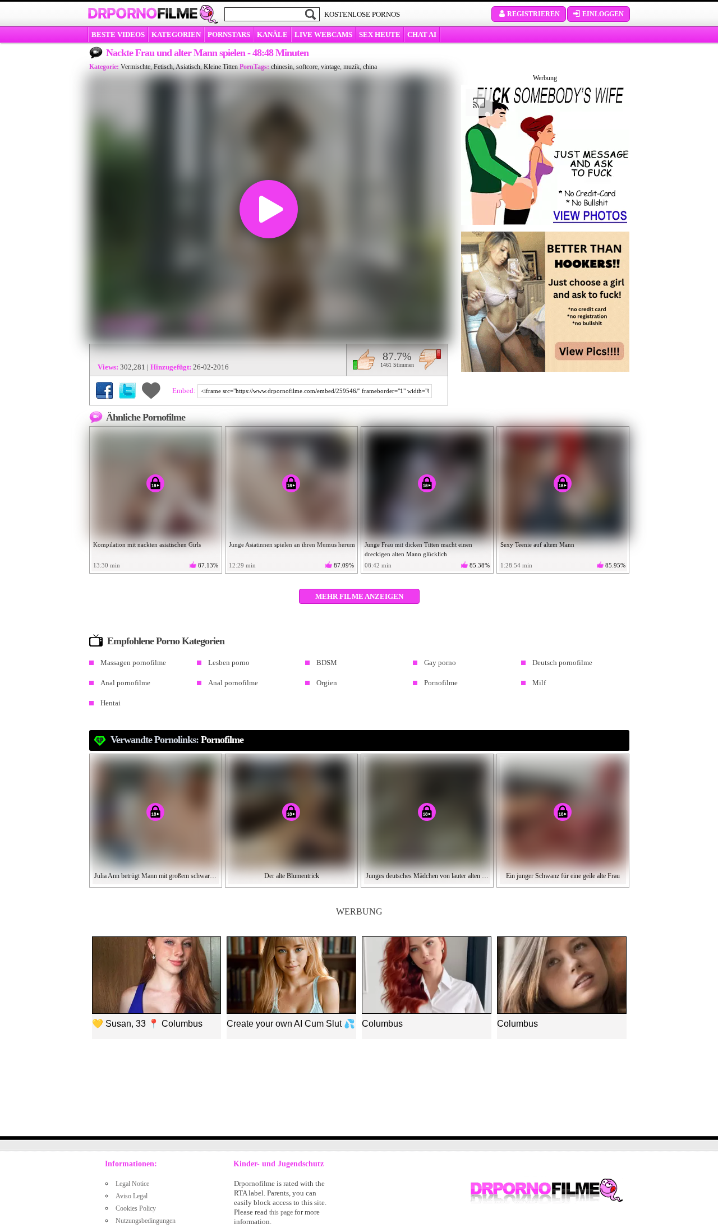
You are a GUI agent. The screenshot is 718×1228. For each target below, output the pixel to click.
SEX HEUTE (380, 34)
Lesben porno (229, 662)
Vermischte (135, 67)
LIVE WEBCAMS (323, 34)
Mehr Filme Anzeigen (359, 596)
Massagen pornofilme (133, 662)
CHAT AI (421, 34)
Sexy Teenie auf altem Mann (537, 544)
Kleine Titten (221, 67)
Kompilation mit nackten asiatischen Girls (147, 544)
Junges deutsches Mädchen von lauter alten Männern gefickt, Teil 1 (427, 876)
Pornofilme (441, 682)
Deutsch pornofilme (562, 662)
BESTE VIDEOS (118, 34)
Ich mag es (364, 359)
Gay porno (440, 662)
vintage (330, 67)
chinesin (282, 67)
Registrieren (533, 14)
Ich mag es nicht (430, 359)
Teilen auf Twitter (127, 390)
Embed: (184, 390)
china (370, 67)
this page (281, 1212)
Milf (539, 682)
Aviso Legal (132, 1196)
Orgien (326, 682)
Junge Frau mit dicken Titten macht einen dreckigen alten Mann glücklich (418, 549)
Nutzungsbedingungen (146, 1221)
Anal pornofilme (125, 682)
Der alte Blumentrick (291, 876)
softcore (306, 67)
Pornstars (229, 34)
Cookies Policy (136, 1208)
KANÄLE (272, 34)
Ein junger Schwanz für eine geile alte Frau (563, 876)
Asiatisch (188, 67)
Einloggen (603, 14)
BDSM (326, 662)
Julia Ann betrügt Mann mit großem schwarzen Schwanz (156, 876)
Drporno (142, 13)
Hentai (110, 703)
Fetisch (163, 67)
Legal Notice (132, 1184)
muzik (351, 67)
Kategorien (176, 34)
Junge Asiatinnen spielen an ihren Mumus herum (292, 544)
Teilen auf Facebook (104, 390)
